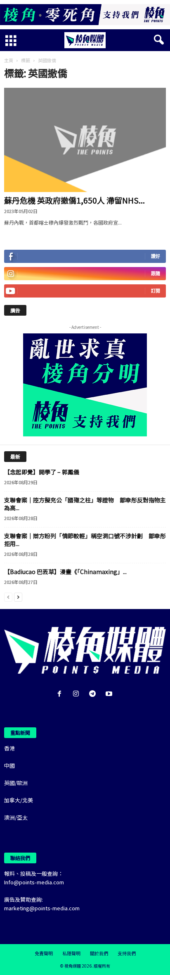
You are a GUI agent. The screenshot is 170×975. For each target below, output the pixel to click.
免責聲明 (44, 953)
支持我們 (127, 953)
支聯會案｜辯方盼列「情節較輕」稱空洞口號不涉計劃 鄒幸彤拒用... (85, 540)
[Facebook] (61, 694)
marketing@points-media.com (42, 908)
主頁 (8, 60)
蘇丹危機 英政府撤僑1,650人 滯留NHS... (74, 200)
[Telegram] (94, 694)
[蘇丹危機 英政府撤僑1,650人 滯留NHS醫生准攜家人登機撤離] (85, 140)
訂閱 (155, 291)
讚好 (155, 256)
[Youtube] (110, 694)
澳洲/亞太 (16, 817)
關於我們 (99, 953)
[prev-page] (8, 596)
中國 (9, 765)
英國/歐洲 (16, 783)
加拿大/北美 (18, 800)
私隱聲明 (71, 953)
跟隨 (155, 273)
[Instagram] (77, 694)
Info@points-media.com (34, 882)
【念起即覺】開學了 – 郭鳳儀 (41, 472)
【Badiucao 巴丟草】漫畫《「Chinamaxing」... (65, 571)
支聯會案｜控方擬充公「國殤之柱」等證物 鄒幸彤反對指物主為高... (85, 504)
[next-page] (18, 596)
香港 (9, 748)
